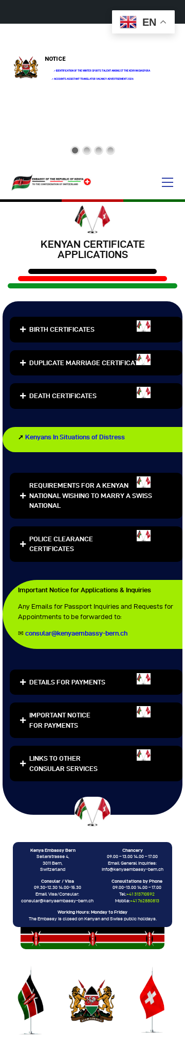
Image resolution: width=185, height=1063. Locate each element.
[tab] (96, 329)
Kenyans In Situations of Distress (75, 436)
